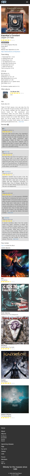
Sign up (3, 463)
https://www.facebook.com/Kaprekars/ (10, 51)
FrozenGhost (7, 171)
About (3, 431)
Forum (3, 457)
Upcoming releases (7, 444)
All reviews (4, 437)
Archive (3, 439)
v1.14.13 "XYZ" (15, 475)
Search (3, 441)
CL (4, 191)
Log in (2, 245)
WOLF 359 (6, 152)
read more (21, 121)
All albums (3, 436)
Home (3, 428)
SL (4, 128)
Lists (2, 454)
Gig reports (4, 449)
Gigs (2, 446)
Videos (3, 451)
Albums (3, 433)
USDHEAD (6, 218)
